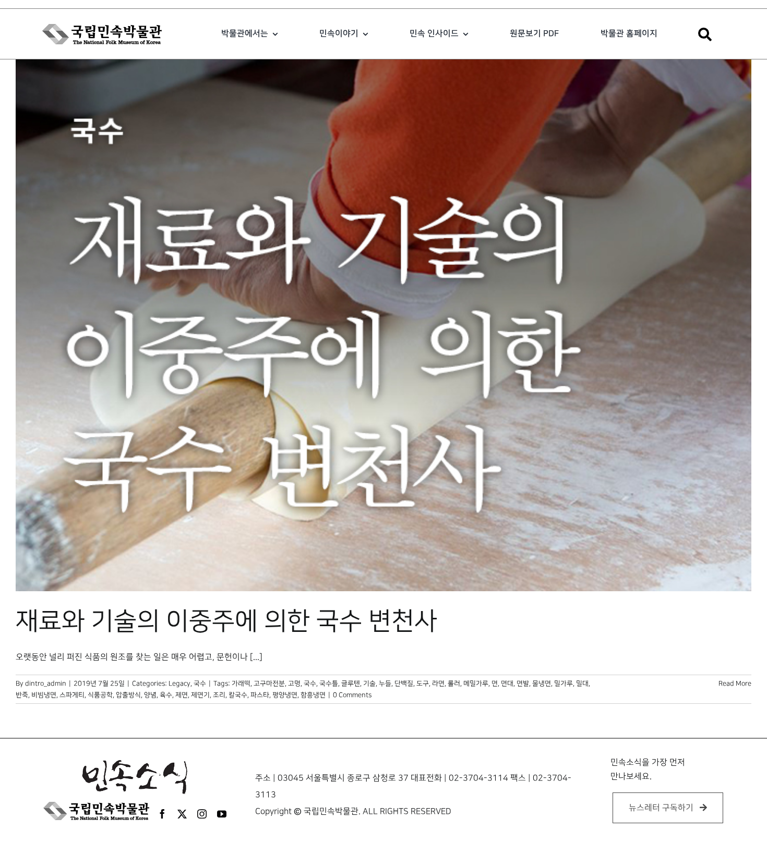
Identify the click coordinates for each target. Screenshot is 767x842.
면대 (507, 683)
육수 (166, 695)
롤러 (454, 683)
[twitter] (182, 814)
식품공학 (100, 695)
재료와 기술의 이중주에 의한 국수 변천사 (226, 621)
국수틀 (328, 683)
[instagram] (202, 814)
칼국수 (238, 695)
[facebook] (162, 814)
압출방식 (128, 695)
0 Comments (352, 695)
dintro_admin (45, 683)
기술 (369, 683)
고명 (294, 683)
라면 (438, 683)
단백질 (403, 683)
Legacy (179, 683)
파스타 (259, 695)
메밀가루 (475, 683)
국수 (200, 683)
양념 (150, 695)
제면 (181, 695)
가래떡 (241, 683)
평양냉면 (284, 695)
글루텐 (350, 683)
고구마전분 (269, 683)
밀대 (582, 683)
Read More (734, 683)
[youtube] (221, 814)
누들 (385, 683)
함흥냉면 (313, 695)
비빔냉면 (43, 695)
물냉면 (541, 683)
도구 (422, 683)
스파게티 (72, 695)
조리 (219, 695)
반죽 (22, 695)
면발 (523, 683)
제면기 (200, 695)
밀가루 (563, 683)
